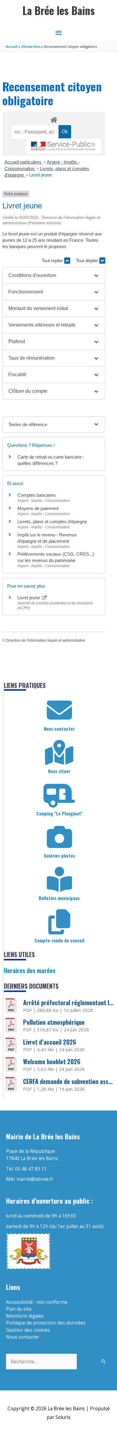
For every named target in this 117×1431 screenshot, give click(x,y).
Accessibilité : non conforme (37, 1302)
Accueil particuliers (23, 161)
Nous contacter (59, 728)
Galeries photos (59, 855)
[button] (54, 275)
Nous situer (59, 771)
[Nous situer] (59, 752)
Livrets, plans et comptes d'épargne (52, 521)
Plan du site (19, 1309)
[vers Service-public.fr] (63, 146)
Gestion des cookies (28, 1330)
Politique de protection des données (46, 1322)
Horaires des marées (30, 970)
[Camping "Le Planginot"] (59, 795)
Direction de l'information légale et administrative (45, 640)
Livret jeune (40, 174)
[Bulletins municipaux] (59, 879)
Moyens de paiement (37, 508)
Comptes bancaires (36, 495)
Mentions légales (25, 1316)
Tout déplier (87, 260)
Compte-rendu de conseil (59, 940)
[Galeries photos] (59, 837)
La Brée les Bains (58, 10)
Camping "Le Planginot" (59, 813)
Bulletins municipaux (59, 898)
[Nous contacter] (59, 710)
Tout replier (53, 260)
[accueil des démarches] (53, 119)
